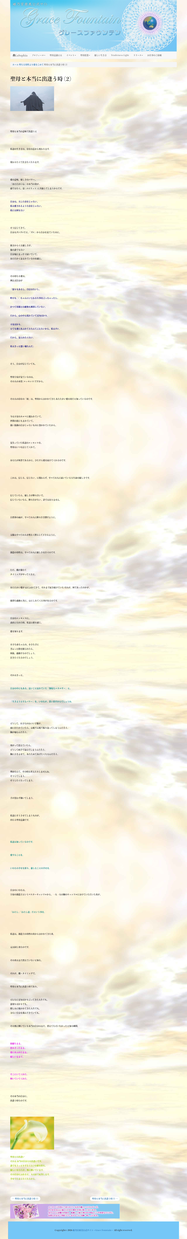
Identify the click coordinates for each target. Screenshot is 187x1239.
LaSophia (21, 55)
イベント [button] (70, 55)
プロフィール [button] (38, 55)
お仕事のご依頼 (154, 55)
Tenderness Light (120, 55)
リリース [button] (137, 55)
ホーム (15, 65)
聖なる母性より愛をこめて (31, 65)
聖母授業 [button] (84, 55)
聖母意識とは (56, 55)
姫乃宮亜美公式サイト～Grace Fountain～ (93, 1230)
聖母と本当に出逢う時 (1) (25, 1199)
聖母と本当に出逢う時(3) (105, 1199)
